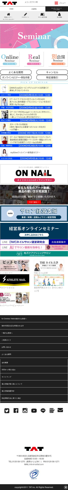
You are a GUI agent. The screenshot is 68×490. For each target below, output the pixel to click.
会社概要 (5, 362)
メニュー (62, 3)
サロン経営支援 (42, 17)
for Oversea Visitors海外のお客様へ (14, 319)
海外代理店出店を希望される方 (13, 326)
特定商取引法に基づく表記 (11, 398)
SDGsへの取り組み (8, 369)
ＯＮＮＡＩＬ (25, 17)
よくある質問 (6, 354)
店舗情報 (34, 9)
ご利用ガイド (6, 340)
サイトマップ (6, 377)
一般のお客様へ (7, 333)
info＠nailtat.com (36, 464)
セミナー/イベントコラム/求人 (56, 8)
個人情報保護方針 (8, 391)
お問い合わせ (6, 347)
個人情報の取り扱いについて (12, 384)
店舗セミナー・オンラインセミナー (8, 18)
